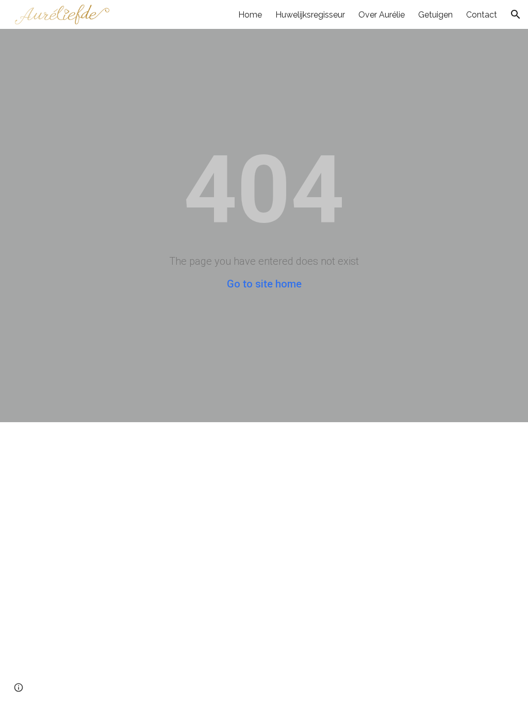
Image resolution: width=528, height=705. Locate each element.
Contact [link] (481, 15)
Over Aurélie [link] (381, 15)
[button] (515, 14)
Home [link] (250, 15)
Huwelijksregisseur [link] (310, 15)
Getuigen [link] (435, 15)
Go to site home (264, 284)
